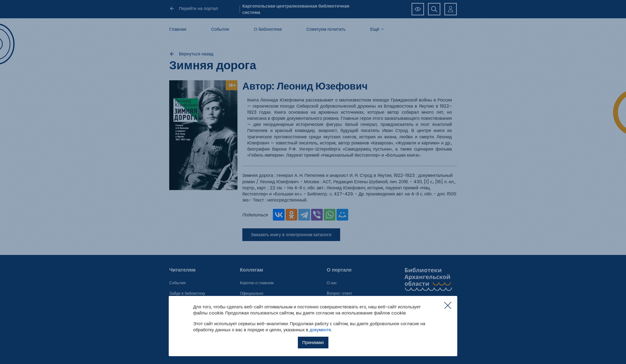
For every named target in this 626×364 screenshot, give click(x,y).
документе (320, 330)
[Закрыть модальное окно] (447, 305)
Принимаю (313, 342)
